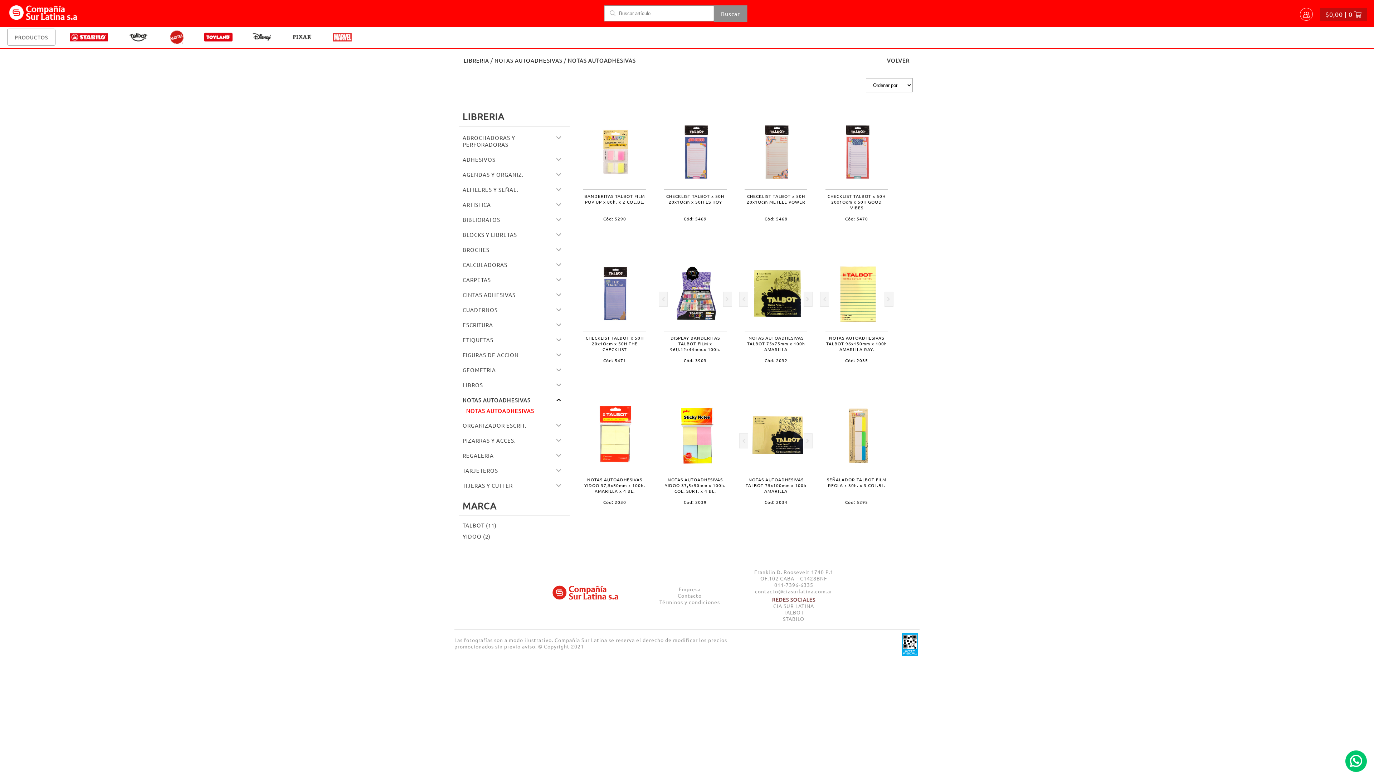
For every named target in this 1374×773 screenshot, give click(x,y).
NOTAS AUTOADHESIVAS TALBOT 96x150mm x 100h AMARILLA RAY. (856, 343)
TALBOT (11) (480, 525)
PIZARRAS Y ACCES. (489, 440)
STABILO (793, 619)
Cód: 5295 (856, 502)
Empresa (690, 589)
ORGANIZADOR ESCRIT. (495, 425)
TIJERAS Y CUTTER (488, 485)
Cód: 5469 (695, 219)
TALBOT (794, 612)
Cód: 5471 (614, 360)
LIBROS (473, 384)
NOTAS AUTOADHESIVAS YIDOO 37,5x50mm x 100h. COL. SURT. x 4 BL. (695, 485)
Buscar (730, 13)
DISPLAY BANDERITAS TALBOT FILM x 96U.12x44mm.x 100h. (695, 343)
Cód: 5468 (776, 219)
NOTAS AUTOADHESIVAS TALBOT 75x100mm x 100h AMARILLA (776, 485)
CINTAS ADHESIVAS (489, 294)
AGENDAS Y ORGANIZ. (493, 174)
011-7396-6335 (793, 585)
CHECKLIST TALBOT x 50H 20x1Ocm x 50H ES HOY (695, 199)
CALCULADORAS (485, 264)
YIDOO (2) (477, 536)
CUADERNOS (480, 309)
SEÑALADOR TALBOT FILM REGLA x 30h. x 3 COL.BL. (856, 482)
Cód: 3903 (695, 360)
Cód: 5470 (856, 219)
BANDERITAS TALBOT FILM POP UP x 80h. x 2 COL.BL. (614, 199)
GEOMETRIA (479, 369)
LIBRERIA (476, 60)
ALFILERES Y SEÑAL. (490, 189)
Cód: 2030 (614, 502)
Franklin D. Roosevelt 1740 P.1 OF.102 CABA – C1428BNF (793, 575)
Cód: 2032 (776, 360)
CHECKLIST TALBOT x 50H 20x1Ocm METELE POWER (776, 199)
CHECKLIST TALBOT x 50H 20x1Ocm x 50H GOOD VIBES (857, 201)
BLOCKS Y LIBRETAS (490, 234)
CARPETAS (477, 279)
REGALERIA (478, 455)
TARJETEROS (480, 470)
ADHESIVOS (479, 159)
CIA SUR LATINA (793, 606)
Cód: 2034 (776, 502)
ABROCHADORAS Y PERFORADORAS (489, 141)
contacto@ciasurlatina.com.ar (793, 591)
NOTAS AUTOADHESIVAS (528, 60)
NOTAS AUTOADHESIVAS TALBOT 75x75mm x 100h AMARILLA (776, 343)
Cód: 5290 (614, 219)
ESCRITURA (478, 324)
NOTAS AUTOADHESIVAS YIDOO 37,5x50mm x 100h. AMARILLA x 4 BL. (614, 485)
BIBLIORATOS (481, 219)
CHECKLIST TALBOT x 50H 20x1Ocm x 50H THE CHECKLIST (615, 343)
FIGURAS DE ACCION (491, 354)
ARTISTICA (477, 204)
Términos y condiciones (689, 602)
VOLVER (898, 60)
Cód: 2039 (695, 502)
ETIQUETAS (478, 339)
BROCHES (476, 249)
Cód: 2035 (856, 360)
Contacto (690, 595)
